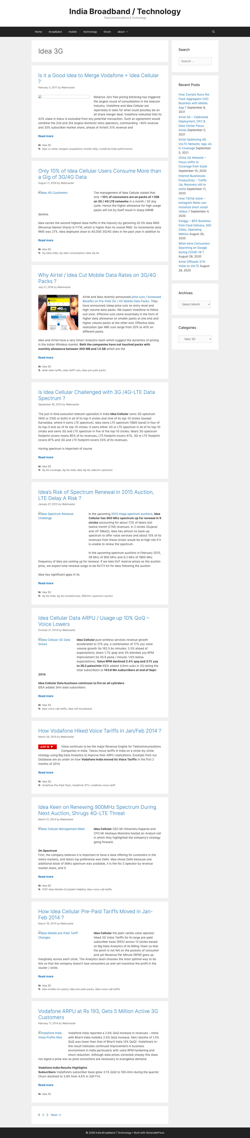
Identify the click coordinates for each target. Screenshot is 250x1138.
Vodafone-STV (80, 785)
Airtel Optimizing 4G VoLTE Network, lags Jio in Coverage (195, 144)
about (121, 31)
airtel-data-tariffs (52, 370)
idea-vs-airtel (49, 148)
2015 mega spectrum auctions (131, 514)
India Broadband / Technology (125, 11)
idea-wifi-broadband (80, 708)
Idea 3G (46, 145)
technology (90, 31)
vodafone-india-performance (115, 148)
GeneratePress (155, 1132)
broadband (55, 31)
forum (107, 31)
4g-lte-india (69, 469)
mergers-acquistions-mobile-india (78, 148)
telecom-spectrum (102, 469)
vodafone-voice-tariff (102, 785)
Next (56, 1115)
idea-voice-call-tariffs (54, 708)
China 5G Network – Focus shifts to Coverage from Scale (193, 162)
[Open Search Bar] (214, 32)
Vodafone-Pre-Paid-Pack (56, 785)
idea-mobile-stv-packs (55, 989)
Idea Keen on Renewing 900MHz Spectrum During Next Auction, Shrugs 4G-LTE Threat (97, 810)
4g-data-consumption (72, 252)
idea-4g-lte (92, 252)
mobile (73, 31)
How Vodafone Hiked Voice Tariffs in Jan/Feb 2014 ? (99, 731)
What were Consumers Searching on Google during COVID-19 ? (194, 248)
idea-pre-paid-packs (94, 370)
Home (38, 31)
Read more (45, 136)
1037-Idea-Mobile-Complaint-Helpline (64, 889)
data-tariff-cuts (72, 370)
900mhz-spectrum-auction (97, 595)
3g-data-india (50, 252)
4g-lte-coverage (51, 469)
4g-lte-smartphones (68, 595)
